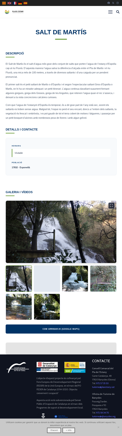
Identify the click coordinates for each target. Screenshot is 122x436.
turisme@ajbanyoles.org (103, 416)
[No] (118, 427)
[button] (117, 12)
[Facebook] (108, 3)
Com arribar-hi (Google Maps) (61, 329)
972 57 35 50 (102, 383)
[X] (113, 3)
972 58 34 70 (102, 412)
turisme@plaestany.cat (103, 387)
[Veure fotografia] (19, 278)
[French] (15, 3)
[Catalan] (4, 3)
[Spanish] (26, 3)
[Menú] (110, 12)
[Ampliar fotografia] (61, 232)
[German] (20, 3)
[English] (9, 3)
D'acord (54, 430)
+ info (68, 430)
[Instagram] (117, 3)
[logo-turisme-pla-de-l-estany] (14, 12)
